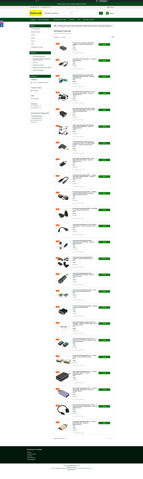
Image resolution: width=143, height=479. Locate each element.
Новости (33, 38)
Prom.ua (78, 465)
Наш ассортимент (43, 19)
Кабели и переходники (76, 25)
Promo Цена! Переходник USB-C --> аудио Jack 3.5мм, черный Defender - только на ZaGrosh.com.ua (84, 176)
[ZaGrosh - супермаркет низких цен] (35, 15)
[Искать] (101, 13)
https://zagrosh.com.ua (37, 116)
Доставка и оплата (88, 19)
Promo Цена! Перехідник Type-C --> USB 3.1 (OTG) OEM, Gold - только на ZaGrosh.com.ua (84, 423)
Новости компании (31, 457)
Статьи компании (31, 459)
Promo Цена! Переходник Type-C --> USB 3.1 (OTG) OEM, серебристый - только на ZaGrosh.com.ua (85, 389)
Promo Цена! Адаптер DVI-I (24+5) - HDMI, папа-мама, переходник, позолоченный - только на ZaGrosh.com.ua (84, 110)
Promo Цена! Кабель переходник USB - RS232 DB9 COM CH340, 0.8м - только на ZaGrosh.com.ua (83, 76)
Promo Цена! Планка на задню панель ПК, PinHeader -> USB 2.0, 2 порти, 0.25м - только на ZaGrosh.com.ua (85, 323)
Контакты (71, 19)
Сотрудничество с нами (37, 47)
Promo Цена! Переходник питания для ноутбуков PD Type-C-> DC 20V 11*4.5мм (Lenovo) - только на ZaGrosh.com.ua (83, 143)
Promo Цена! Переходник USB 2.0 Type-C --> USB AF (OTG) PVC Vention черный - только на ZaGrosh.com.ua (85, 340)
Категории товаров (35, 28)
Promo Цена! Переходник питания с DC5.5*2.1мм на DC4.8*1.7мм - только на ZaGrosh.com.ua (83, 242)
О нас (78, 19)
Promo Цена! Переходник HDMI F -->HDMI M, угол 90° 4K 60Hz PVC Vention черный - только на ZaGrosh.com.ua (85, 193)
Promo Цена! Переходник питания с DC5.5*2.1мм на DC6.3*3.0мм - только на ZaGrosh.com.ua (83, 275)
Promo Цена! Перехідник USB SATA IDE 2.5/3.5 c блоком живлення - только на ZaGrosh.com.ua (83, 126)
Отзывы (33, 35)
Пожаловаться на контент (72, 468)
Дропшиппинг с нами (59, 19)
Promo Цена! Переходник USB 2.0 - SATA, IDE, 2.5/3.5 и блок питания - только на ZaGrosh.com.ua (84, 93)
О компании (29, 455)
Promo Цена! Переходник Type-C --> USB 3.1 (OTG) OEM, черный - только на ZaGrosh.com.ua (85, 373)
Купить (104, 44)
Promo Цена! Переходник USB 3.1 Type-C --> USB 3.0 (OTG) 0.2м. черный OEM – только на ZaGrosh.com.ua (85, 406)
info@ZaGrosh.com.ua (37, 118)
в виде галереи (110, 37)
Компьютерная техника (64, 25)
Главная (33, 19)
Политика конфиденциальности (85, 468)
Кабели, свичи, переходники (90, 25)
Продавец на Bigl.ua (71, 466)
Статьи (32, 41)
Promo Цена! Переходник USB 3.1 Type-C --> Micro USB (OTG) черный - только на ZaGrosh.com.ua (85, 160)
